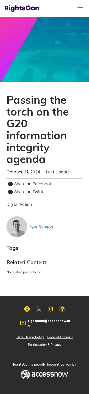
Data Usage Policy (30, 337)
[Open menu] (80, 8)
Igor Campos (42, 227)
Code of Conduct (60, 337)
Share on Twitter (29, 191)
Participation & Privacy (44, 345)
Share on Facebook (32, 183)
